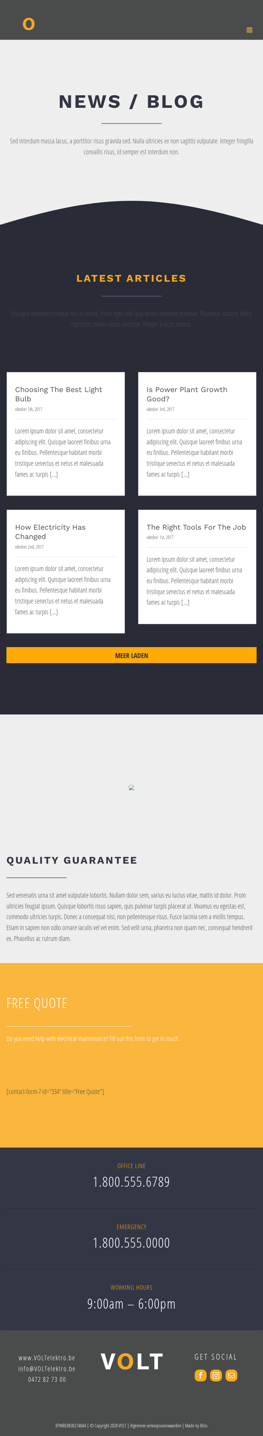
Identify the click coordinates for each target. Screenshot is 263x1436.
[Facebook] (201, 1375)
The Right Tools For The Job (196, 527)
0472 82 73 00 (47, 1379)
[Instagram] (216, 1375)
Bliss (204, 1425)
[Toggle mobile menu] (250, 30)
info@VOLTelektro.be (47, 1368)
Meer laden (131, 655)
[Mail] (231, 1375)
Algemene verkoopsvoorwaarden (155, 1425)
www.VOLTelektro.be (47, 1357)
